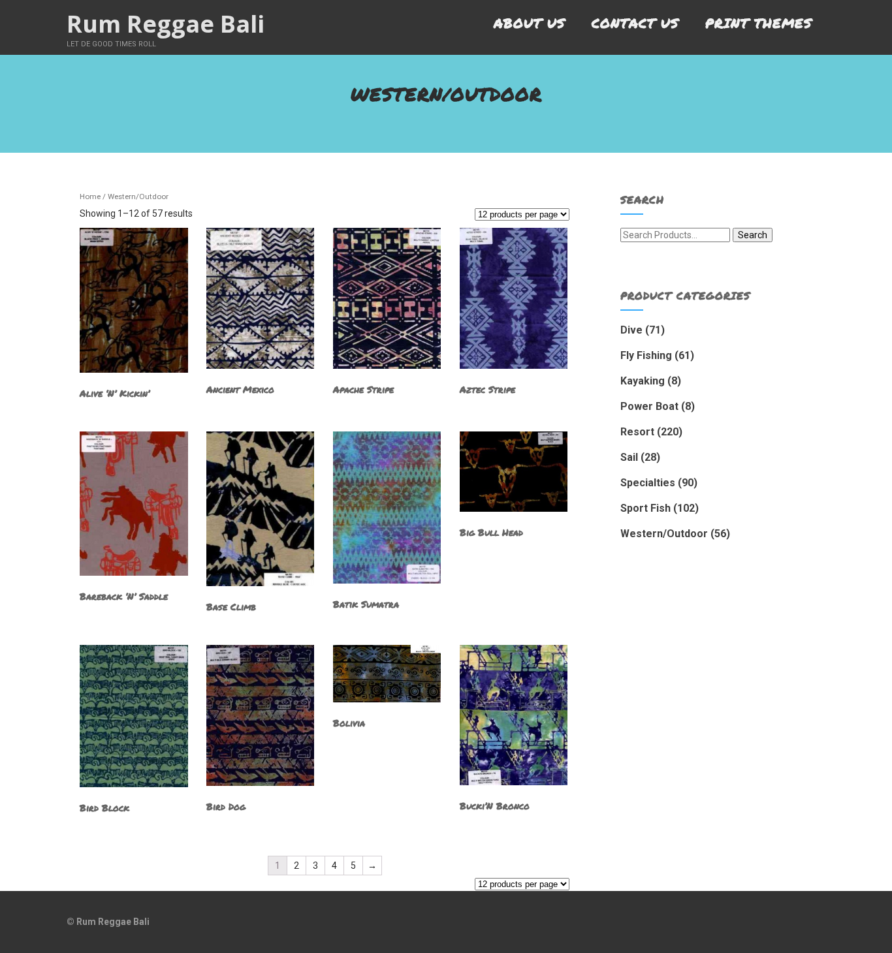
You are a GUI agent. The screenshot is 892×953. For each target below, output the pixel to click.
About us (529, 23)
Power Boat (649, 406)
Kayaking (642, 381)
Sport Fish (645, 508)
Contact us (635, 23)
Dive (631, 330)
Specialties (647, 482)
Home (90, 196)
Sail (629, 457)
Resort (637, 432)
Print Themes (758, 23)
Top (861, 922)
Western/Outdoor (664, 533)
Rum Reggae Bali (165, 24)
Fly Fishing (646, 355)
